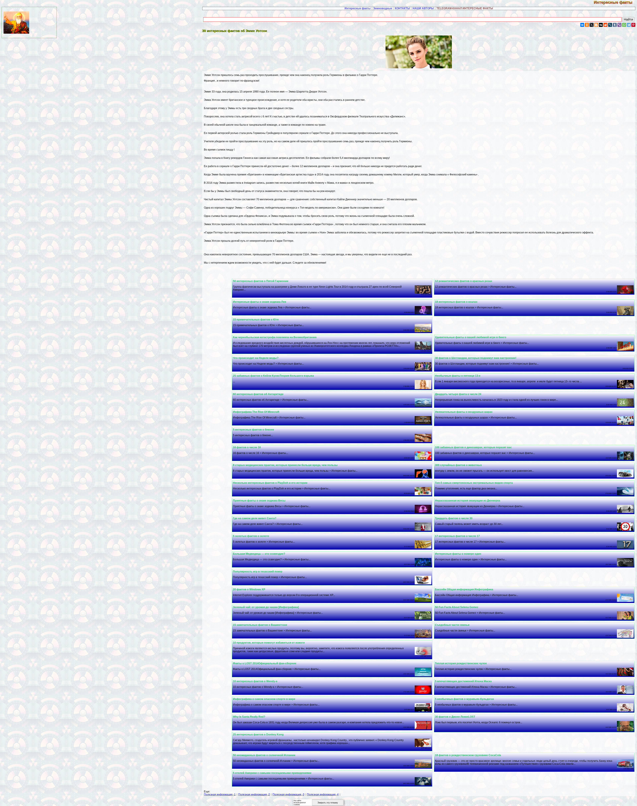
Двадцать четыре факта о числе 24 (458, 394)
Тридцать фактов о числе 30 (453, 518)
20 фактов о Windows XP (249, 589)
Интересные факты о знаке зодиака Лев (259, 301)
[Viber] (619, 25)
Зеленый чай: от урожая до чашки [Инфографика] (266, 607)
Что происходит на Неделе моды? (256, 358)
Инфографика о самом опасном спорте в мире (264, 699)
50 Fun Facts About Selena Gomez (456, 607)
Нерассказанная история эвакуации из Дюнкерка (467, 500)
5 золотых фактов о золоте (251, 536)
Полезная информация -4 (323, 794)
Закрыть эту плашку (328, 802)
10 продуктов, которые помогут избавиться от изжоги (269, 642)
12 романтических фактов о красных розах (463, 281)
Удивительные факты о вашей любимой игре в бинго (470, 337)
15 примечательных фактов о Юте (256, 319)
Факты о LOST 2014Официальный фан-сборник (264, 663)
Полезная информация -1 (220, 794)
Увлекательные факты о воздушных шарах (464, 411)
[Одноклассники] (587, 25)
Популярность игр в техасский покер (257, 571)
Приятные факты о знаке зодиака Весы (259, 500)
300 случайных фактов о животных (458, 465)
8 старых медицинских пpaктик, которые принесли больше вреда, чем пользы (285, 465)
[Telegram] (629, 25)
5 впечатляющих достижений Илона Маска (463, 681)
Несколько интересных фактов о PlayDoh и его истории (270, 482)
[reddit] (605, 25)
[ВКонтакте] (582, 25)
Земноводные (382, 8)
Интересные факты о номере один (458, 553)
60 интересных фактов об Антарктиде (258, 394)
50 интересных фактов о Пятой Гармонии (260, 281)
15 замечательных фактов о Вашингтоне (260, 624)
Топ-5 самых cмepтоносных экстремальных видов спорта (474, 482)
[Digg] (601, 25)
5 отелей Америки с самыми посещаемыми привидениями (272, 773)
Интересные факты (615, 2)
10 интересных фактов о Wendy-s (255, 681)
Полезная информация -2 (254, 794)
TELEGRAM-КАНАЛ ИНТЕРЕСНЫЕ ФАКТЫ (464, 8)
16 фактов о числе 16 (247, 447)
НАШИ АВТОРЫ (423, 8)
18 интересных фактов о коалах (456, 301)
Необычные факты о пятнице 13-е (457, 375)
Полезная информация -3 (288, 794)
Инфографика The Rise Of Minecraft (256, 411)
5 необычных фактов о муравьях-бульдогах (464, 699)
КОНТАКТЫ (402, 8)
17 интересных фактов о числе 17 (457, 536)
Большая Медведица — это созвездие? (259, 553)
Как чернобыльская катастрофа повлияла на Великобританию (275, 337)
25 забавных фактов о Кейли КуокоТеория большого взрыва (273, 375)
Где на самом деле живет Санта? (254, 518)
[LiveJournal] (610, 25)
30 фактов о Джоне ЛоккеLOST (455, 716)
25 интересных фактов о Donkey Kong (258, 734)
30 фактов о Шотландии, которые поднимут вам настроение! (475, 358)
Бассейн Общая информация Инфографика (464, 589)
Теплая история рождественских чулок (461, 663)
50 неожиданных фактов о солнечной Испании (264, 755)
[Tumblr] (615, 25)
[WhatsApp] (624, 25)
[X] (592, 25)
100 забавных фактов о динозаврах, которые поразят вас (473, 447)
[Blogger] (596, 25)
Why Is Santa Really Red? (249, 716)
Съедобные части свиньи (452, 624)
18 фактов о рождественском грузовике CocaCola (468, 755)
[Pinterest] (633, 25)
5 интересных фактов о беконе (253, 429)
